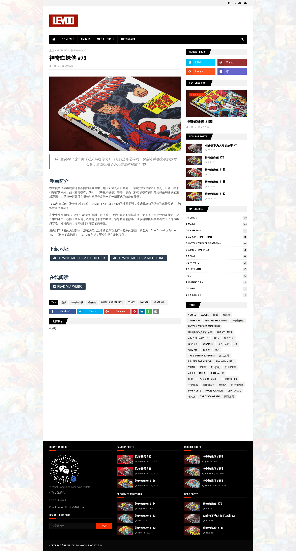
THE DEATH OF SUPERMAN (201, 355)
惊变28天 (229, 338)
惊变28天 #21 (143, 468)
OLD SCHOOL (234, 390)
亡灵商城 (193, 384)
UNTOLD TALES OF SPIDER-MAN (217, 243)
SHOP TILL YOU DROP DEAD (202, 379)
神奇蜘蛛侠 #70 (214, 157)
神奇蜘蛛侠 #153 (212, 480)
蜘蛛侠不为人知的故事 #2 (221, 145)
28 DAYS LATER (224, 332)
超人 (217, 349)
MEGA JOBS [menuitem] (104, 39)
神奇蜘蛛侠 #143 (145, 515)
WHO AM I (193, 349)
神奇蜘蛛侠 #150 (215, 169)
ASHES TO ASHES (196, 373)
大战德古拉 (209, 384)
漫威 (63, 302)
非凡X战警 (230, 367)
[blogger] (229, 3)
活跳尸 (223, 384)
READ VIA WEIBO (70, 286)
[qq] (245, 3)
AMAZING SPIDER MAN (112, 302)
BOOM (217, 256)
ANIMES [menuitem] (86, 39)
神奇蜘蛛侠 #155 (199, 121)
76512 (55, 65)
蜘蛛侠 (92, 302)
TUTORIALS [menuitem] (128, 39)
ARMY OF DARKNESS (217, 249)
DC (217, 275)
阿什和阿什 (237, 384)
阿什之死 (229, 396)
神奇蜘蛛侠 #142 (145, 527)
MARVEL (144, 302)
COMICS (131, 302)
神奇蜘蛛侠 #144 (145, 503)
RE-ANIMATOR (217, 373)
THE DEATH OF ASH (210, 396)
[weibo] (239, 3)
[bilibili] (234, 3)
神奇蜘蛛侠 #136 (145, 480)
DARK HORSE (216, 294)
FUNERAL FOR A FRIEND (200, 361)
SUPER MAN (217, 269)
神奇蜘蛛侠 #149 (213, 527)
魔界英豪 (193, 344)
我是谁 (206, 349)
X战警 (203, 367)
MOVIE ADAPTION (214, 390)
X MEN (216, 288)
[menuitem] (54, 39)
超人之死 (224, 355)
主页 (51, 50)
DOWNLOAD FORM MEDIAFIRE (140, 258)
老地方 (192, 396)
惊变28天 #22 (143, 456)
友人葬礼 (215, 367)
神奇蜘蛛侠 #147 (215, 193)
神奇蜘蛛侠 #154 (212, 468)
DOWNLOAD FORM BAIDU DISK (81, 258)
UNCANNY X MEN (216, 282)
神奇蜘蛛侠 (77, 302)
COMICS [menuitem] (67, 39)
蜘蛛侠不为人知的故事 (200, 332)
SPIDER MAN (63, 50)
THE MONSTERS (228, 379)
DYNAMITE (217, 262)
